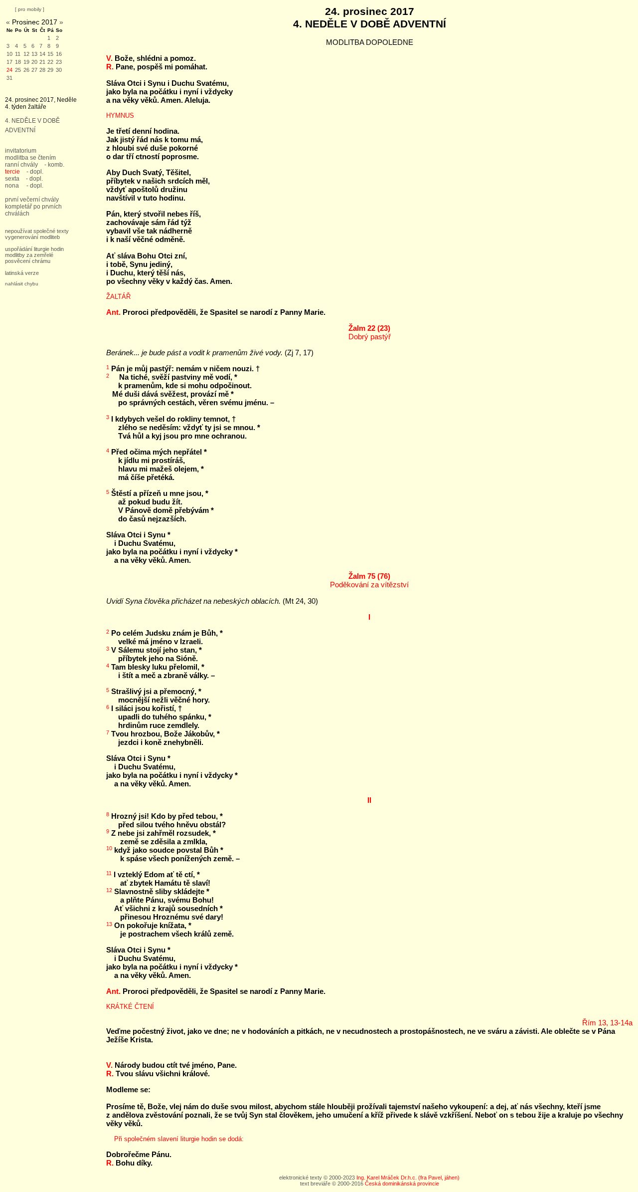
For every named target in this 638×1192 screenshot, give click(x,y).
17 (9, 62)
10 (9, 54)
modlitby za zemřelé (29, 255)
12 (26, 54)
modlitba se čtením (30, 157)
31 (9, 78)
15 (50, 54)
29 (50, 70)
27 (34, 70)
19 (26, 62)
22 (50, 62)
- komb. (54, 164)
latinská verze (22, 273)
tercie (12, 171)
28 (42, 70)
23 (59, 62)
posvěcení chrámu (27, 261)
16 (59, 54)
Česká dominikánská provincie (402, 1184)
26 (26, 70)
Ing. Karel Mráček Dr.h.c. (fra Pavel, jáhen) (408, 1178)
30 (59, 70)
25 (18, 70)
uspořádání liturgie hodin (34, 249)
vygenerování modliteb (32, 237)
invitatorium (20, 150)
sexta (12, 178)
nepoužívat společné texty (37, 231)
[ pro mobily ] (29, 9)
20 (34, 62)
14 (42, 54)
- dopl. (34, 171)
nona (12, 185)
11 (17, 54)
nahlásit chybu (21, 283)
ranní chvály (21, 164)
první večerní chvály (32, 199)
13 (34, 54)
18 (18, 62)
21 (42, 62)
